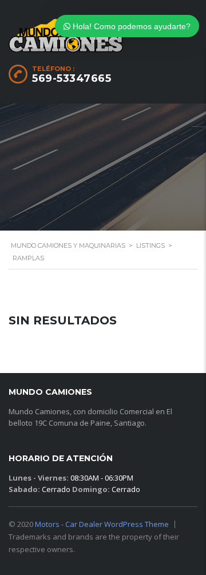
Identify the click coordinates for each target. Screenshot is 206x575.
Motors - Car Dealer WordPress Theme (102, 524)
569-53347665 (71, 78)
